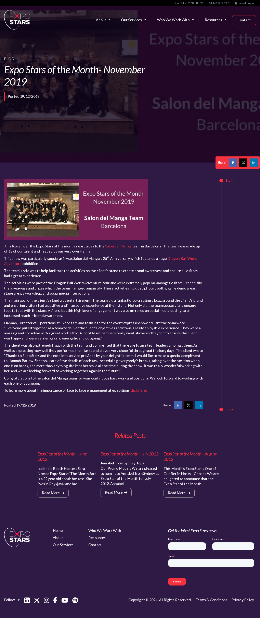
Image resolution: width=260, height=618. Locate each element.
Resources (213, 19)
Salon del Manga (118, 246)
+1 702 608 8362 (192, 3)
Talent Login (245, 3)
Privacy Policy (242, 599)
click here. (138, 390)
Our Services (131, 19)
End (231, 410)
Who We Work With (173, 19)
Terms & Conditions (211, 599)
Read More (51, 492)
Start (229, 180)
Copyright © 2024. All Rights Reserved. (160, 599)
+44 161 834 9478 (219, 3)
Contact (244, 20)
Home (58, 530)
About (101, 19)
